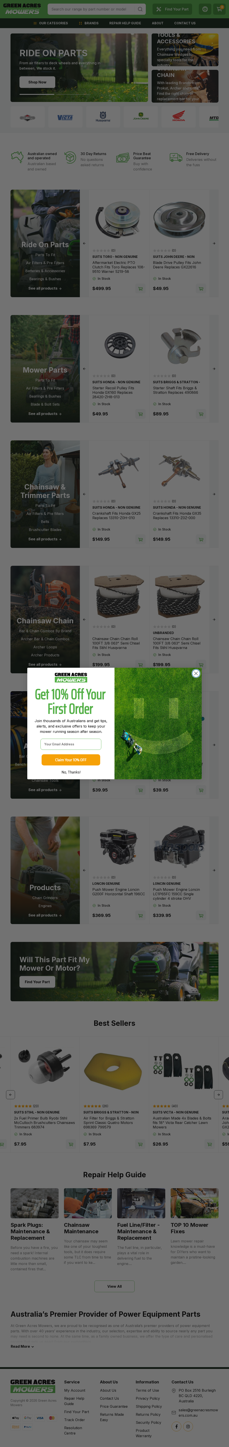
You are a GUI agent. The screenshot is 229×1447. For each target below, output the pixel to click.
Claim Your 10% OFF (71, 760)
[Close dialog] (196, 673)
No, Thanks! (71, 772)
